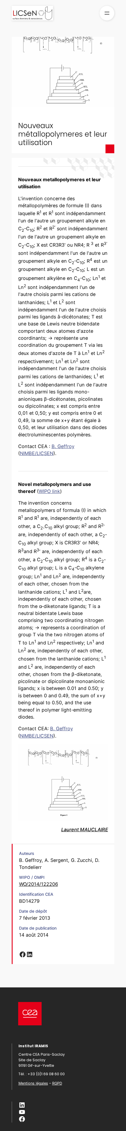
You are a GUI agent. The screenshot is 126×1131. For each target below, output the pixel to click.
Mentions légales (33, 1083)
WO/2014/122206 (38, 884)
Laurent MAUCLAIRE (84, 829)
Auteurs (26, 853)
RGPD (57, 1083)
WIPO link (49, 491)
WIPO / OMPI (32, 877)
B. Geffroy (63, 446)
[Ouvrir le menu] (107, 13)
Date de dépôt (33, 911)
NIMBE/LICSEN (36, 453)
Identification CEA (36, 894)
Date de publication (38, 928)
